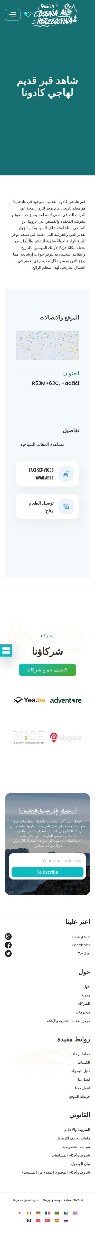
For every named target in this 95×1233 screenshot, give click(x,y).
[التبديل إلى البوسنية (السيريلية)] (29, 1220)
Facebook (81, 944)
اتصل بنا (84, 1079)
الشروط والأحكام (77, 1129)
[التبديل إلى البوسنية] (66, 1213)
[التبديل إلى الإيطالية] (29, 1213)
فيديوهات (83, 1012)
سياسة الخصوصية (76, 1146)
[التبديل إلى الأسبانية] (56, 1220)
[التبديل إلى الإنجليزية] (75, 1213)
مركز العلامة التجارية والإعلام (68, 1020)
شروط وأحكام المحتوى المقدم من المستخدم (55, 1172)
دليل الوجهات (80, 1070)
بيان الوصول (80, 1163)
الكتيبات (84, 1062)
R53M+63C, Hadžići (55, 383)
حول (86, 986)
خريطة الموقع (79, 1096)
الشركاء (84, 1003)
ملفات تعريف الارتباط (73, 1138)
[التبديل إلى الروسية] (66, 1220)
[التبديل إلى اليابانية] (19, 1213)
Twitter (84, 953)
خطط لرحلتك (80, 1053)
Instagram (81, 936)
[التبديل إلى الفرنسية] (47, 1213)
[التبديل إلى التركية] (47, 1220)
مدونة (86, 995)
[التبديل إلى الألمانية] (38, 1213)
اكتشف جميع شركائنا (47, 669)
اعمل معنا (82, 1087)
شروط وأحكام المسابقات (70, 1155)
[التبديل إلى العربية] (56, 1213)
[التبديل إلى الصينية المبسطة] (38, 1220)
